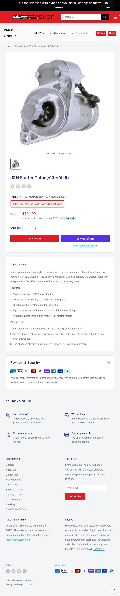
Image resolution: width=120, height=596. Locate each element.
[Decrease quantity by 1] (26, 228)
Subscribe (75, 496)
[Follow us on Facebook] (8, 571)
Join (107, 7)
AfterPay (10, 504)
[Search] (105, 17)
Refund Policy (13, 499)
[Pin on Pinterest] (18, 186)
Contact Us (12, 474)
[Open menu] (7, 17)
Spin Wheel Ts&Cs (16, 509)
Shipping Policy (14, 489)
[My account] (115, 17)
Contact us (98, 549)
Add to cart (34, 238)
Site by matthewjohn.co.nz (18, 584)
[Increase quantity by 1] (45, 228)
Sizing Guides (13, 479)
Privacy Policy (14, 494)
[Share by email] (29, 186)
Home (9, 46)
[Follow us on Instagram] (13, 571)
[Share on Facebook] (12, 186)
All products (20, 46)
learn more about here (18, 539)
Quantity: (15, 227)
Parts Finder (12, 484)
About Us (11, 469)
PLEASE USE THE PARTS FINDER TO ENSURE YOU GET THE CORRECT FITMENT (60, 5)
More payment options (85, 245)
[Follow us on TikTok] (25, 571)
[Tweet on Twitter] (24, 186)
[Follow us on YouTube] (19, 571)
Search (10, 464)
